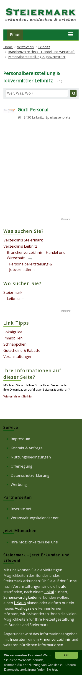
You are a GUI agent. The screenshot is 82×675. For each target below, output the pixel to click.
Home (8, 47)
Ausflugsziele (26, 608)
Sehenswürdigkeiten (20, 597)
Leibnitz (44, 47)
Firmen (15, 34)
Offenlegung (21, 466)
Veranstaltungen (17, 356)
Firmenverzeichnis (55, 639)
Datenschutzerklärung (30, 475)
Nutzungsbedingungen (31, 457)
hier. (55, 669)
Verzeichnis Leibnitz (20, 246)
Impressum (20, 438)
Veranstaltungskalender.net (35, 517)
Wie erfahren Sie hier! (18, 396)
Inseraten (18, 639)
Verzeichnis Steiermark (23, 240)
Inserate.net (21, 508)
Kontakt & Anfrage (27, 447)
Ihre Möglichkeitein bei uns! (34, 542)
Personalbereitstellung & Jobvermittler (36, 57)
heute (61, 586)
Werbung (19, 484)
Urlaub (20, 602)
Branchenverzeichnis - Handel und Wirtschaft (41, 52)
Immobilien (13, 338)
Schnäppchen (14, 344)
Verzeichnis (25, 47)
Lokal (49, 591)
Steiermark (12, 292)
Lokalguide (12, 331)
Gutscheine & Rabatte (21, 350)
